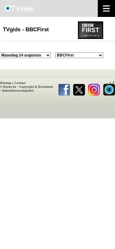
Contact (20, 83)
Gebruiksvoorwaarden (18, 90)
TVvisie (109, 88)
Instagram (94, 88)
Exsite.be (9, 86)
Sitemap (6, 83)
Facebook (64, 88)
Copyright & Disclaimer (36, 86)
